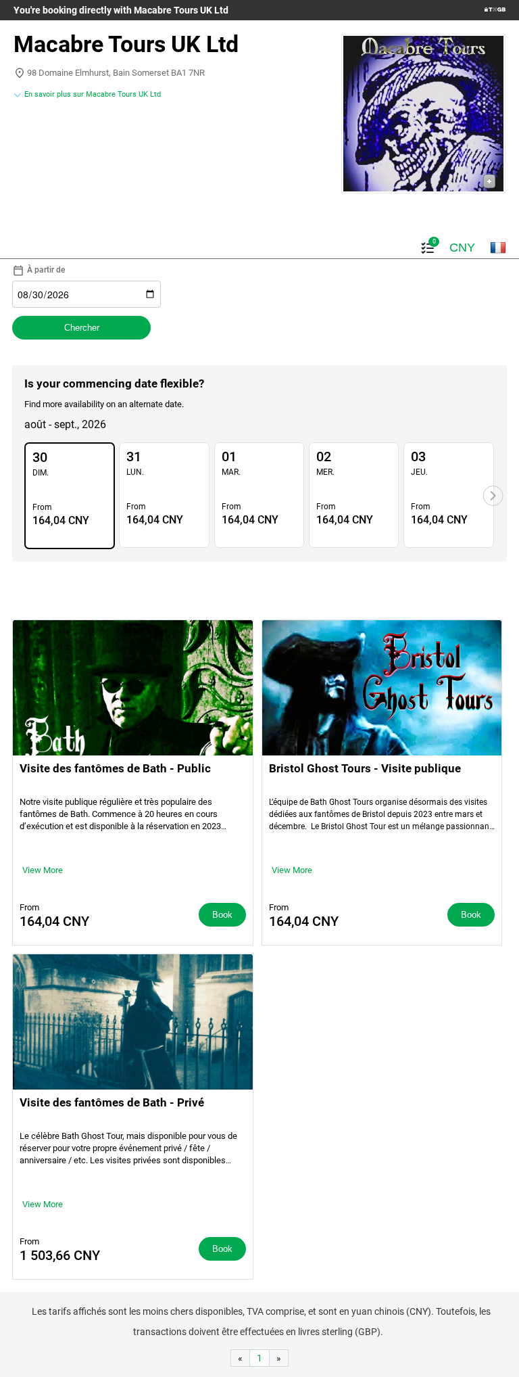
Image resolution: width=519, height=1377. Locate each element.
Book (222, 915)
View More (42, 870)
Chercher (81, 328)
